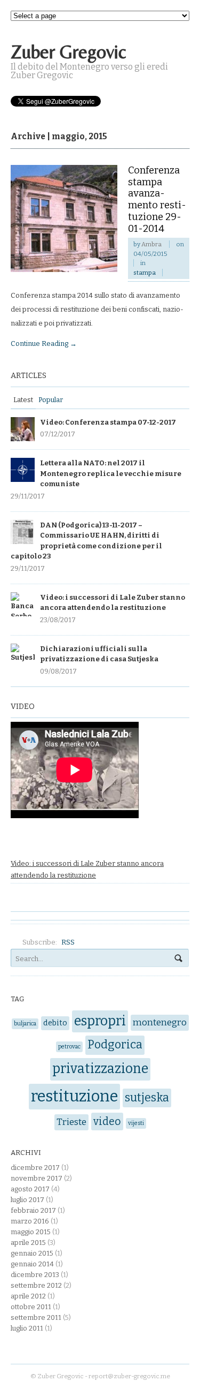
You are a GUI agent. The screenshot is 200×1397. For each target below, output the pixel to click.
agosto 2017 (30, 1189)
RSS (68, 942)
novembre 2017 (36, 1178)
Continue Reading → (44, 343)
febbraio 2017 (33, 1210)
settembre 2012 (36, 1285)
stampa (144, 272)
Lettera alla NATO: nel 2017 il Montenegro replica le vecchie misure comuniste (110, 473)
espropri (100, 1021)
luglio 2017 (27, 1200)
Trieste (71, 1122)
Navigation (166, 58)
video (107, 1121)
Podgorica (114, 1045)
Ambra (151, 244)
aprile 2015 (28, 1243)
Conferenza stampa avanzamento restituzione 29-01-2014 (157, 199)
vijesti (136, 1123)
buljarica (25, 1023)
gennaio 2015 (32, 1253)
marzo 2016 (30, 1221)
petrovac (69, 1046)
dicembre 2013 (35, 1275)
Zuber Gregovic (68, 52)
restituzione (74, 1096)
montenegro (160, 1022)
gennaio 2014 (32, 1264)
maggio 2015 (31, 1232)
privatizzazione (100, 1069)
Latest (23, 400)
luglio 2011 (27, 1328)
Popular (50, 400)
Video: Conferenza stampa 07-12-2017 (108, 422)
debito (55, 1023)
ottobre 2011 (31, 1307)
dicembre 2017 (35, 1168)
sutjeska (147, 1098)
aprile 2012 (28, 1296)
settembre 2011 (36, 1317)
